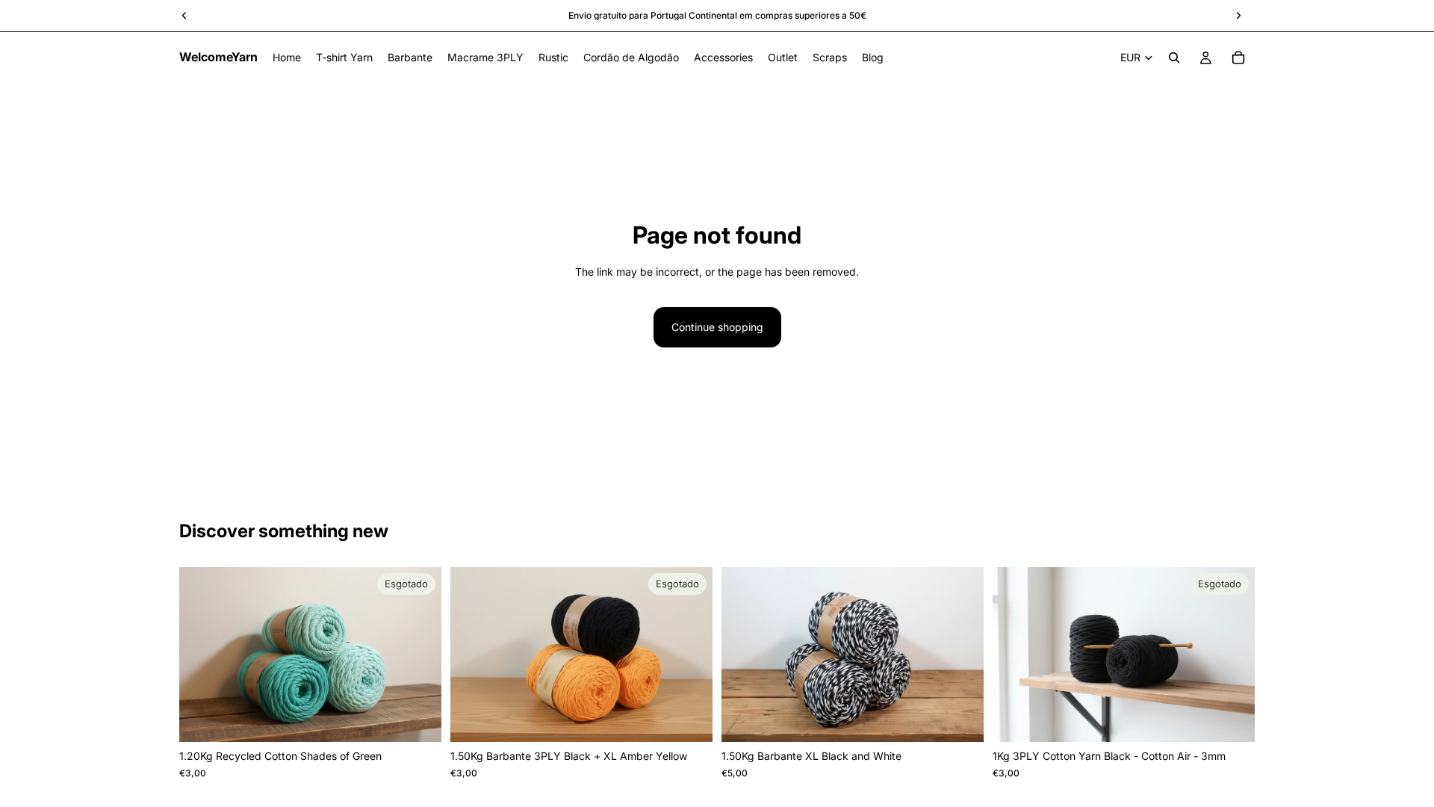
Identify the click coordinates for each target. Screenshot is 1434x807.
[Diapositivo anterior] (201, 654)
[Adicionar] (960, 719)
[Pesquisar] (1174, 57)
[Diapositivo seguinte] (419, 654)
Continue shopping (717, 327)
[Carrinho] (1238, 57)
